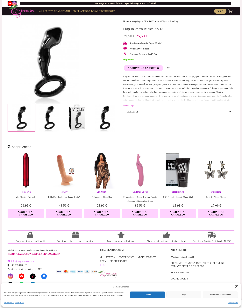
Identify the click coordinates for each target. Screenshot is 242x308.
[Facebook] (44, 276)
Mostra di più (129, 105)
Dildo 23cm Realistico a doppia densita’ (64, 197)
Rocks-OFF (26, 192)
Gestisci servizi (233, 303)
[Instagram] (14, 3)
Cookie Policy (9, 303)
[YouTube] (10, 3)
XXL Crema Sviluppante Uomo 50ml (178, 197)
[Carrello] (230, 11)
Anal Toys (162, 21)
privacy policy (19, 303)
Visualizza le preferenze (220, 295)
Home (126, 21)
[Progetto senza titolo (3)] (131, 276)
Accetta (147, 295)
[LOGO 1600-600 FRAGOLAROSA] (22, 11)
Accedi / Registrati (182, 257)
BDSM (103, 261)
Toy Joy (64, 192)
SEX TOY (149, 21)
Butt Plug (174, 21)
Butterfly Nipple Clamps (216, 197)
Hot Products (178, 192)
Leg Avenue (102, 192)
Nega (184, 295)
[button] (236, 286)
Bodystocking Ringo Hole (102, 197)
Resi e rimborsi (180, 272)
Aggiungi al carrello (143, 68)
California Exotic (140, 192)
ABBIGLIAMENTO (146, 257)
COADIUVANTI (126, 257)
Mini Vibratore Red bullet (26, 197)
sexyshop (136, 21)
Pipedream (216, 192)
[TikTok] (33, 276)
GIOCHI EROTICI (118, 261)
